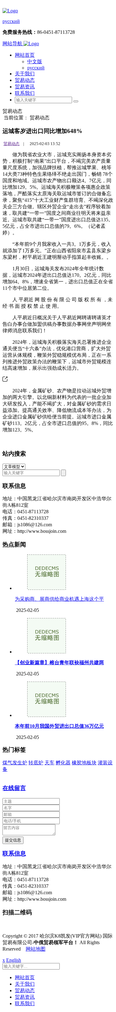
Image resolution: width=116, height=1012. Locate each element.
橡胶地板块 (84, 762)
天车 (49, 762)
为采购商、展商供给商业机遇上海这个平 (59, 599)
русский (11, 21)
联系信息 (14, 853)
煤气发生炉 (14, 762)
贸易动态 (25, 80)
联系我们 (25, 93)
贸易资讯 (25, 86)
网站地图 (35, 949)
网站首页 (25, 55)
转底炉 (35, 762)
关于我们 (25, 73)
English (13, 960)
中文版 (34, 61)
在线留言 (14, 788)
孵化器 (63, 762)
